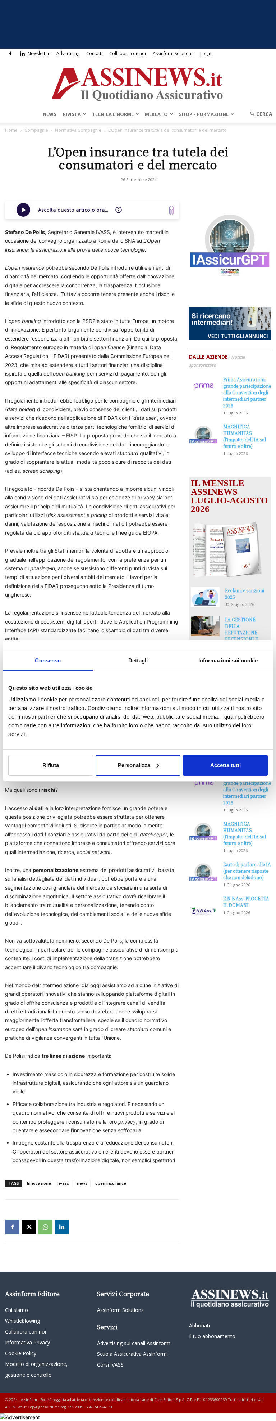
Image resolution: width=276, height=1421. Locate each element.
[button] (258, 114)
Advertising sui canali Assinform (133, 1343)
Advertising (67, 53)
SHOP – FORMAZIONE (204, 114)
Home (11, 130)
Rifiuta (50, 765)
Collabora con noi (127, 53)
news (82, 1183)
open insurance (110, 1183)
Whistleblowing (22, 1320)
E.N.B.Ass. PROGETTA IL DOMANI (246, 901)
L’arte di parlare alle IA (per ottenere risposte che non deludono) (247, 870)
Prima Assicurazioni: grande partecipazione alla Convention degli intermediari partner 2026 (247, 392)
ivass (64, 1183)
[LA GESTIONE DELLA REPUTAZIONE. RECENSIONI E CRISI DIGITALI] (205, 626)
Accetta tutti (225, 765)
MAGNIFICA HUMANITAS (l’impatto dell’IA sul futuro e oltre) (244, 436)
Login (205, 53)
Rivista (72, 114)
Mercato (156, 114)
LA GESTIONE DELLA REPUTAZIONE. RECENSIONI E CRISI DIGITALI (242, 632)
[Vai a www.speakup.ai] (171, 210)
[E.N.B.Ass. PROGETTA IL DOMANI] (203, 905)
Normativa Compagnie (78, 130)
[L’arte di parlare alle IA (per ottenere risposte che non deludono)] (203, 871)
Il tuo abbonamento (212, 1336)
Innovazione (39, 1183)
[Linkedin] (22, 54)
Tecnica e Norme (113, 114)
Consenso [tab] (48, 660)
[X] (29, 1227)
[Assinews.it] (138, 82)
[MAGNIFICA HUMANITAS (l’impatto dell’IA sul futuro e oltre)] (203, 433)
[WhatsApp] (45, 1227)
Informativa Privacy (27, 1342)
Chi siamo (16, 1310)
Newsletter (39, 53)
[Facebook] (10, 54)
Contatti (94, 53)
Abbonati (199, 1325)
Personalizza (134, 765)
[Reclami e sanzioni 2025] (205, 597)
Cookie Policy (20, 1353)
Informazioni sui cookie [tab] (228, 660)
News (49, 114)
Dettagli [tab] (138, 660)
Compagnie (36, 130)
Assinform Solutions (173, 53)
